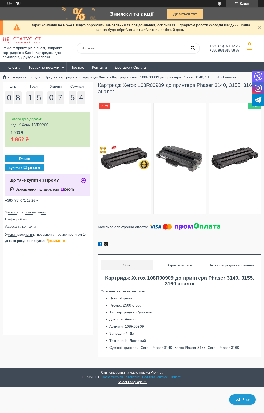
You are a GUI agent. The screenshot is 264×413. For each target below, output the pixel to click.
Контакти (99, 67)
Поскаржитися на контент (121, 377)
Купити (24, 158)
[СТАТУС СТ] (22, 40)
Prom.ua (157, 372)
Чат (246, 400)
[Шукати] (192, 48)
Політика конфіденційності (162, 377)
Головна (13, 67)
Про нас (77, 67)
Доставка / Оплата (130, 67)
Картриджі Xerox (94, 77)
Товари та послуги (43, 67)
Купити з (15, 168)
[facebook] (100, 245)
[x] (106, 245)
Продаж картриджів (61, 77)
